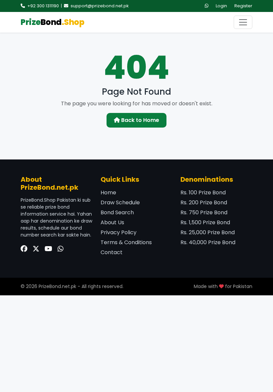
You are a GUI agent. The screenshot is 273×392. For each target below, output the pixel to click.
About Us (112, 222)
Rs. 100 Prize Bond (203, 192)
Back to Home (139, 120)
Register (243, 6)
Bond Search (117, 212)
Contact (112, 252)
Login (221, 6)
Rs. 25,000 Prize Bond (207, 232)
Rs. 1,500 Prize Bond (205, 222)
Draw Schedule (120, 202)
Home (108, 192)
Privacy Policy (118, 232)
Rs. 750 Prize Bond (203, 212)
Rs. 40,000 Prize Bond (207, 242)
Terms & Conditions (126, 242)
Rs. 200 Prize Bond (203, 202)
